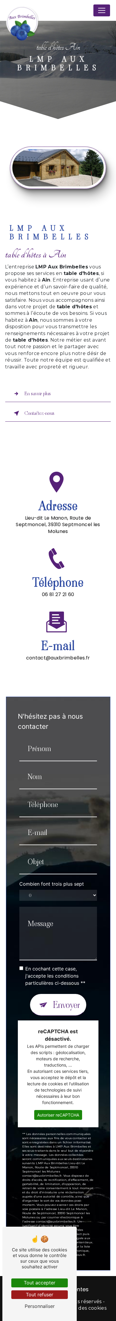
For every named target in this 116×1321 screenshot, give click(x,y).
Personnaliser (40, 1306)
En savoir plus (37, 393)
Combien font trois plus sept (51, 884)
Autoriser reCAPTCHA (58, 1114)
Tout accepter (39, 1283)
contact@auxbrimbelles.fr (58, 657)
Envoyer (66, 1004)
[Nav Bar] (101, 10)
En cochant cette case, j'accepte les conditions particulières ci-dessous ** (55, 976)
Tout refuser (39, 1294)
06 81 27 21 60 (58, 594)
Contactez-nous (39, 413)
